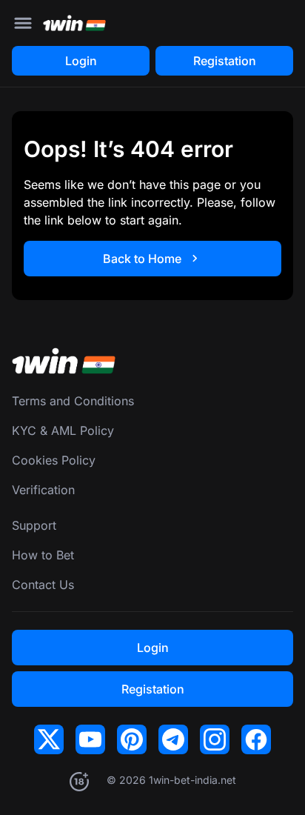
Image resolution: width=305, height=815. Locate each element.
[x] (49, 739)
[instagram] (214, 739)
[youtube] (90, 739)
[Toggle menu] (23, 23)
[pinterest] (132, 739)
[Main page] (74, 23)
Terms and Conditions (73, 400)
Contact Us (43, 584)
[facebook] (256, 739)
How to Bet (43, 555)
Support (34, 525)
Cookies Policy (53, 460)
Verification (43, 489)
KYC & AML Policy (63, 430)
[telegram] (173, 739)
